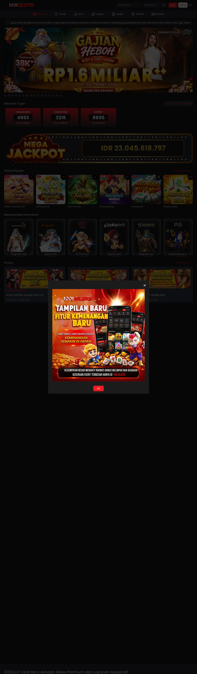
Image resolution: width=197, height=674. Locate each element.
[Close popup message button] (145, 285)
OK (98, 388)
